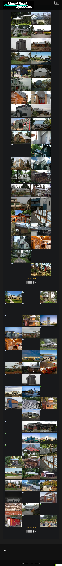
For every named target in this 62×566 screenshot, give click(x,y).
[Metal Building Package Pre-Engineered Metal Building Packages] (48, 356)
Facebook (6, 550)
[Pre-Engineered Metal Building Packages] (13, 297)
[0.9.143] (13, 426)
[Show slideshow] (31, 278)
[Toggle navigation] (56, 3)
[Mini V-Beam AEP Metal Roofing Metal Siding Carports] (13, 356)
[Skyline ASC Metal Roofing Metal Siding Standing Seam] (13, 415)
